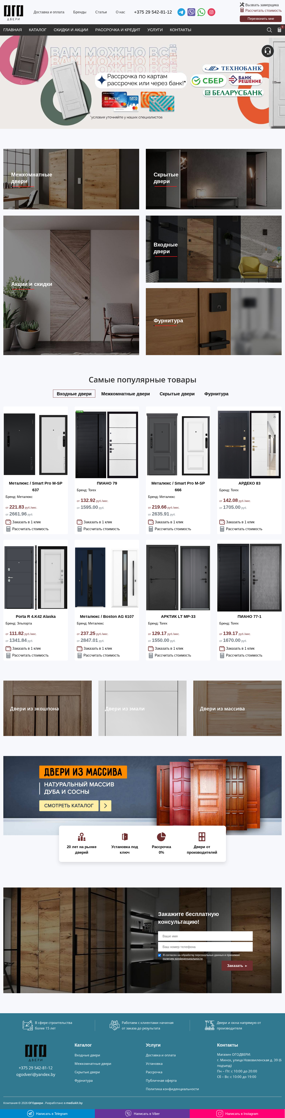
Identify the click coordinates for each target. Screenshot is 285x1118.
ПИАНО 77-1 (249, 616)
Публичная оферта (161, 1080)
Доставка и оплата (49, 12)
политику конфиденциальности (183, 958)
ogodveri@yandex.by (35, 1074)
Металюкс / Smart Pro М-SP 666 (178, 486)
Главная (12, 30)
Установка (154, 1063)
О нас (120, 12)
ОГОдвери (35, 1103)
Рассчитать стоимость (263, 10)
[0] (279, 30)
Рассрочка (154, 1072)
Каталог (38, 30)
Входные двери (87, 1055)
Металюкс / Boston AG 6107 (107, 616)
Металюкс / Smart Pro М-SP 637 (35, 486)
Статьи (101, 12)
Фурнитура (84, 1080)
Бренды (79, 12)
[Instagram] (211, 12)
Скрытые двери (87, 1072)
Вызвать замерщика (262, 5)
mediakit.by (74, 1103)
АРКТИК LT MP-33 (178, 616)
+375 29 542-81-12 (153, 12)
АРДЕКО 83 (249, 483)
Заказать (235, 966)
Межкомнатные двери (93, 1063)
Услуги (155, 30)
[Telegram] (181, 12)
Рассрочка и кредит (117, 30)
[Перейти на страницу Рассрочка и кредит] (142, 82)
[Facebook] (201, 12)
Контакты (180, 30)
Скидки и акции (71, 30)
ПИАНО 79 (107, 483)
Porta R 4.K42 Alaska (36, 616)
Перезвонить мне (261, 18)
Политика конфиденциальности (172, 1089)
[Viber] (191, 12)
